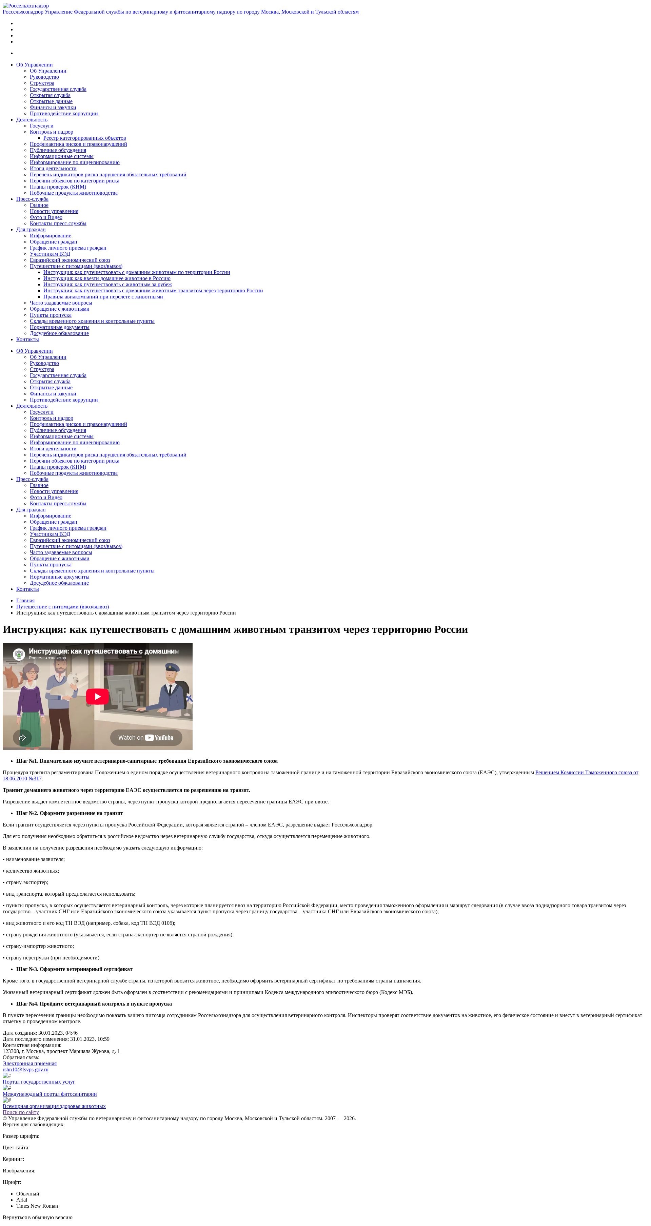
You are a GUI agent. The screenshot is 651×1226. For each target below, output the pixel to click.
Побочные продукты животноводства (74, 193)
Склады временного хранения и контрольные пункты (92, 321)
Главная (25, 600)
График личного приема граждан (68, 248)
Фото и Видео (46, 217)
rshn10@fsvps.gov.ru (25, 1069)
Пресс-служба (32, 199)
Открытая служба (50, 95)
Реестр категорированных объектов (84, 138)
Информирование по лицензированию (75, 162)
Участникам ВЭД (50, 254)
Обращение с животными (60, 309)
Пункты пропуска (51, 315)
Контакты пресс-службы (58, 223)
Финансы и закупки (53, 107)
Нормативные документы (60, 327)
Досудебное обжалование (59, 333)
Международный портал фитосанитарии (50, 1094)
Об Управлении (34, 64)
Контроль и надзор (51, 132)
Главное (39, 205)
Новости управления (54, 211)
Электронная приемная (30, 1063)
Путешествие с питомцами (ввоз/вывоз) (76, 266)
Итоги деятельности (53, 168)
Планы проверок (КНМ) (58, 187)
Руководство (44, 77)
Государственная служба (58, 89)
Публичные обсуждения (58, 150)
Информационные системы (62, 156)
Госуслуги (42, 126)
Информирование (50, 235)
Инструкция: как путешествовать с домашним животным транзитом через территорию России (153, 290)
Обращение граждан (53, 242)
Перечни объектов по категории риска (74, 180)
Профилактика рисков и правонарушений (78, 144)
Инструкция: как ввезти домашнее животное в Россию (107, 278)
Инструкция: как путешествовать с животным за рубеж (107, 284)
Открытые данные (51, 101)
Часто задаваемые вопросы (61, 303)
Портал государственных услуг (39, 1082)
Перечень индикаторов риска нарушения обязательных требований (108, 174)
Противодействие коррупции (64, 113)
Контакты (27, 339)
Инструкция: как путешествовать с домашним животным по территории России (136, 272)
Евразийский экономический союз (70, 260)
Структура (42, 83)
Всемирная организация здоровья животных (54, 1106)
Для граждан (31, 229)
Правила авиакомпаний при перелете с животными (103, 296)
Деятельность (31, 119)
